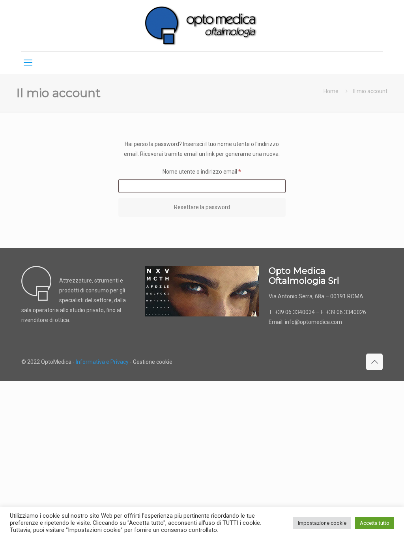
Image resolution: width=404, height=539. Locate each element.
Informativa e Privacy (102, 362)
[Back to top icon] (374, 362)
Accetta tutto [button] (374, 523)
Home (331, 91)
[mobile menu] (28, 62)
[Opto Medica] (202, 25)
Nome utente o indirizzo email (213, 171)
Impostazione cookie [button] (322, 523)
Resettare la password (202, 207)
